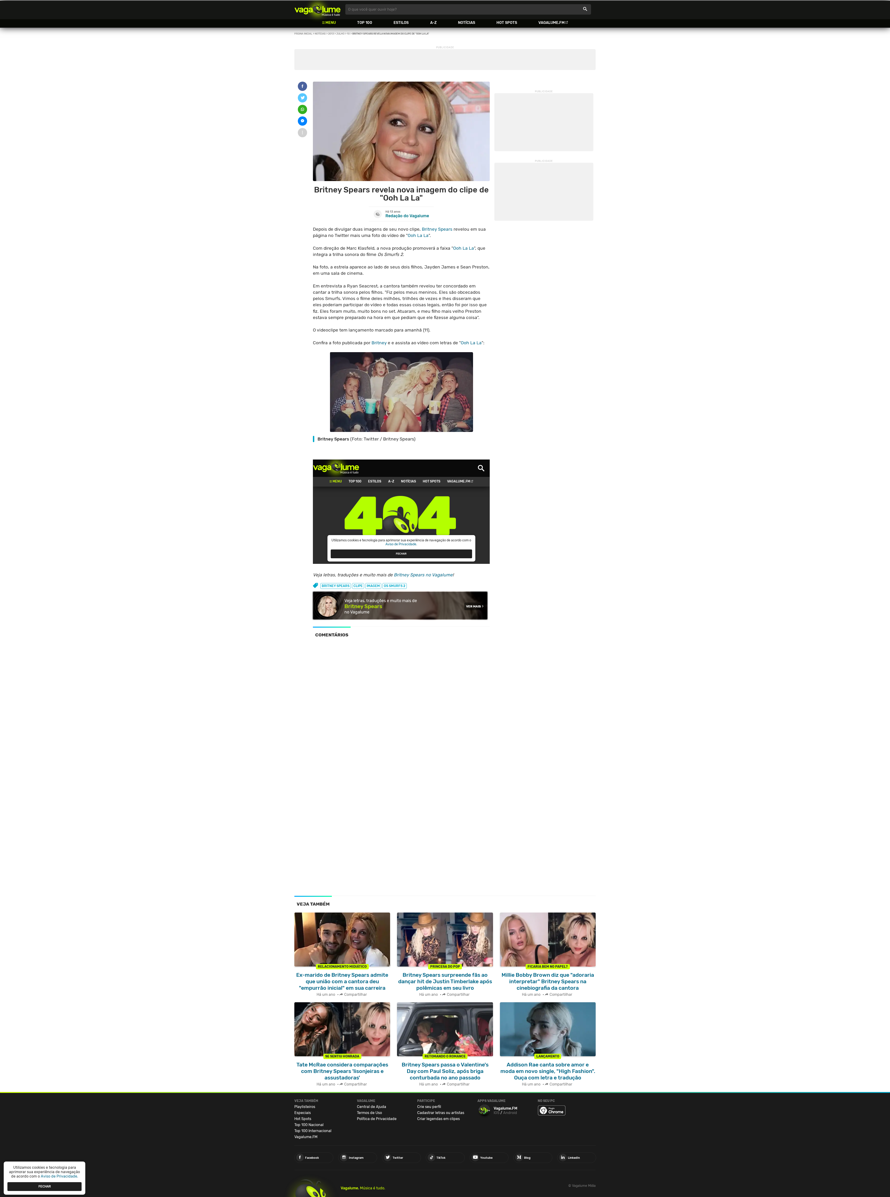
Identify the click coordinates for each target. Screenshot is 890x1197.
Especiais (302, 1113)
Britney (379, 342)
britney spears (336, 586)
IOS (496, 1113)
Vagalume (317, 9)
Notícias (466, 22)
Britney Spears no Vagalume (423, 575)
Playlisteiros (304, 1106)
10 (348, 33)
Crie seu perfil (429, 1106)
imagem (373, 586)
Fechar (44, 1186)
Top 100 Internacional (312, 1131)
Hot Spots (506, 22)
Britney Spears (437, 229)
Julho (340, 33)
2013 (331, 33)
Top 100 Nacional (309, 1125)
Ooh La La (418, 235)
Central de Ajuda (371, 1106)
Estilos (401, 22)
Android (510, 1113)
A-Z (433, 22)
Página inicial (303, 33)
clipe (358, 586)
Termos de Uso (369, 1113)
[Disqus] (401, 706)
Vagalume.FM (551, 22)
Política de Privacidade (377, 1119)
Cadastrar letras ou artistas (440, 1113)
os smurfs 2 (394, 586)
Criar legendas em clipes (438, 1119)
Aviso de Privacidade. (59, 1176)
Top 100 (364, 22)
